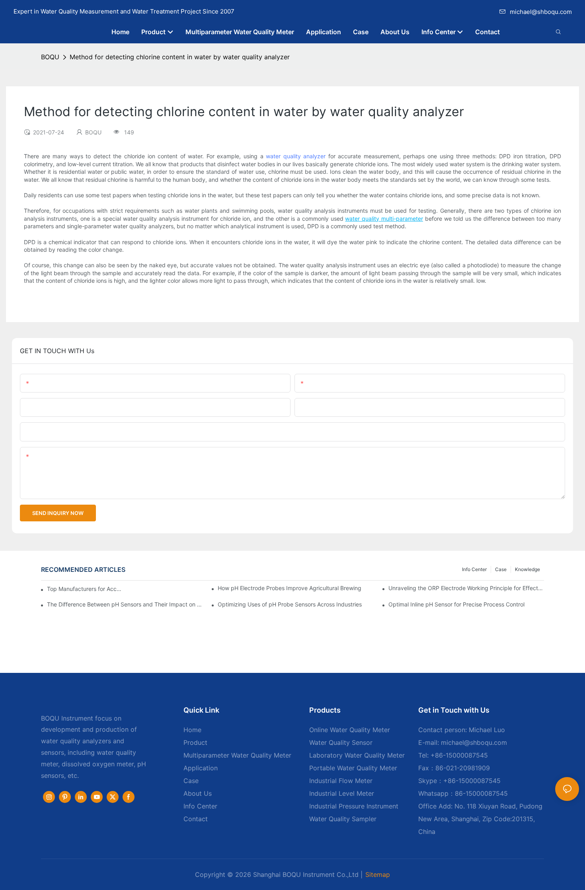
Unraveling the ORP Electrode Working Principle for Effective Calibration (466, 588)
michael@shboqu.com (541, 12)
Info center (474, 569)
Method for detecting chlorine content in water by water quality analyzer (180, 57)
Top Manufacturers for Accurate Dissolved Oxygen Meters (84, 588)
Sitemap (377, 874)
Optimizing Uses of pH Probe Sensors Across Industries (290, 604)
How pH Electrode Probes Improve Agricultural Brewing (289, 588)
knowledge (527, 569)
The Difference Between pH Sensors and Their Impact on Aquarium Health (125, 604)
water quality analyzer (296, 156)
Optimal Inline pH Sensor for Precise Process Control (456, 604)
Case (501, 569)
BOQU (50, 57)
